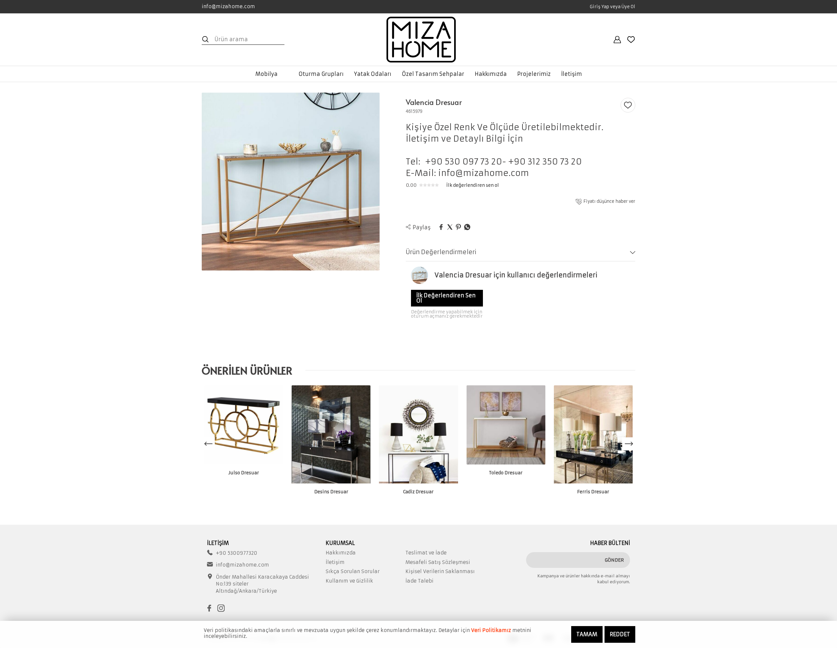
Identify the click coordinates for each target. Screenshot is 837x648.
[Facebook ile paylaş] (441, 227)
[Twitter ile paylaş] (449, 227)
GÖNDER (614, 560)
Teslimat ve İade (426, 553)
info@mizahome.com (228, 6)
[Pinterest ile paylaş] (458, 227)
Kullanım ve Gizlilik (349, 581)
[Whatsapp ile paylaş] (467, 227)
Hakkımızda (341, 553)
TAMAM (586, 634)
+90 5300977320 (236, 553)
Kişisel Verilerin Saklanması (440, 571)
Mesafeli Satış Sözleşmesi (437, 562)
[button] (628, 443)
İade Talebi (419, 581)
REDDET (620, 634)
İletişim (335, 562)
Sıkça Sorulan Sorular (353, 571)
